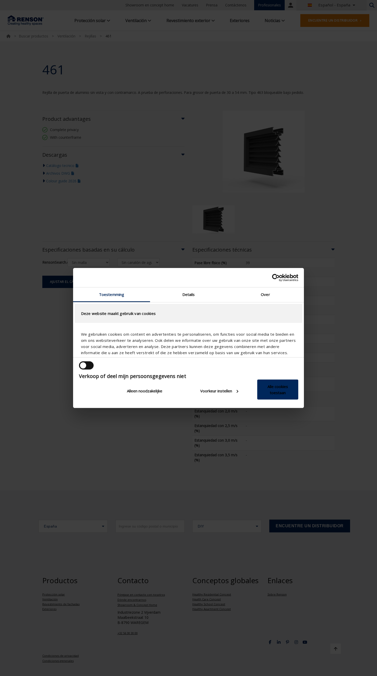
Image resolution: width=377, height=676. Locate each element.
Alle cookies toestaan (277, 389)
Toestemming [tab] (111, 294)
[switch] (86, 365)
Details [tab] (188, 294)
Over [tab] (265, 294)
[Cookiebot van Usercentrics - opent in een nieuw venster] (275, 277)
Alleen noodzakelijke (144, 390)
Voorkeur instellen (216, 390)
